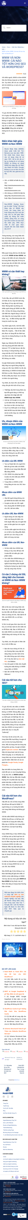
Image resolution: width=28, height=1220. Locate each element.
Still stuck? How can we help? (10, 1058)
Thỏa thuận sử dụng (19, 1200)
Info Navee (8, 1186)
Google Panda (13, 762)
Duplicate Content (12, 750)
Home (3, 47)
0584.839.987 (8, 1185)
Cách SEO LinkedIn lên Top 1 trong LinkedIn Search (20, 1069)
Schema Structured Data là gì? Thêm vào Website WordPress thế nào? (15, 1031)
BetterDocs (16, 1080)
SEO (3, 49)
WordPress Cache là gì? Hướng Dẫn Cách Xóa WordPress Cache (15, 1011)
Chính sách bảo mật (7, 1202)
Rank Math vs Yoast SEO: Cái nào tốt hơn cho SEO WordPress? (15, 974)
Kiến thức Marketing (18, 47)
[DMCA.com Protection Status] (7, 1214)
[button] (25, 3)
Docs (8, 47)
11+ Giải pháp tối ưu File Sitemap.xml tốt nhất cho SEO (8, 1069)
